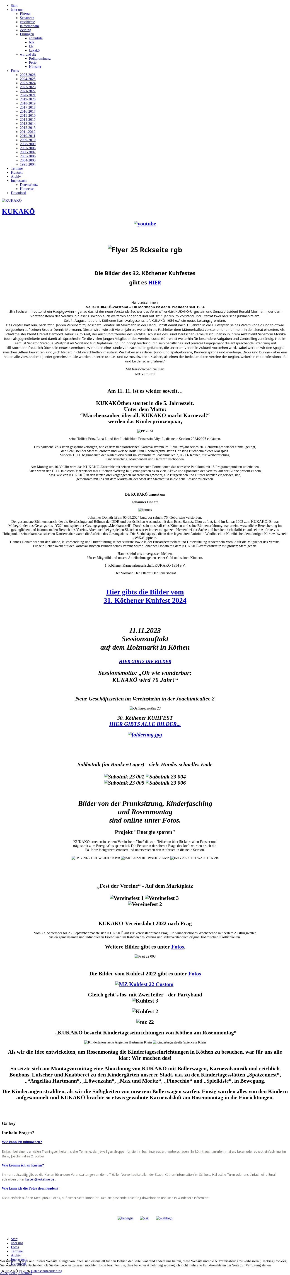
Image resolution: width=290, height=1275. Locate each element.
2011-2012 (27, 132)
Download (18, 193)
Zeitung (25, 30)
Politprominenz (40, 58)
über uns (17, 10)
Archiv (16, 176)
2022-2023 (28, 87)
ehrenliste (36, 38)
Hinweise (27, 189)
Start (14, 5)
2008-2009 (28, 144)
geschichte (27, 22)
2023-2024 (28, 83)
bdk (31, 42)
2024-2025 (28, 79)
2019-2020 (28, 99)
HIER (154, 282)
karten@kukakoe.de (39, 1179)
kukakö (34, 50)
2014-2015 (28, 119)
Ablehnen (25, 1273)
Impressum (19, 180)
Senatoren (27, 18)
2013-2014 (28, 123)
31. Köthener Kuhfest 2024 (145, 600)
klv (31, 46)
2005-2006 (28, 156)
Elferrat (25, 14)
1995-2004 (28, 164)
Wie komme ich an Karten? (23, 1165)
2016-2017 (28, 111)
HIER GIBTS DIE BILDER (145, 661)
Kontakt (16, 172)
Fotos (15, 71)
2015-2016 (28, 115)
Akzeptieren (8, 1273)
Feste (32, 62)
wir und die (28, 54)
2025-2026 (28, 75)
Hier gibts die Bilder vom (145, 592)
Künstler (35, 67)
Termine (17, 168)
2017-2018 (28, 107)
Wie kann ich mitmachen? (22, 1142)
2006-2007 (28, 152)
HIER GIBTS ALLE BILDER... (145, 724)
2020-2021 (28, 95)
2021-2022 (28, 91)
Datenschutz (29, 185)
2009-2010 (28, 140)
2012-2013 (28, 128)
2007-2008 (28, 148)
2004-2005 (28, 160)
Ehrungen (27, 34)
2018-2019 (28, 103)
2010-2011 (27, 136)
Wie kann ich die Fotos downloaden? (30, 1188)
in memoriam (29, 26)
